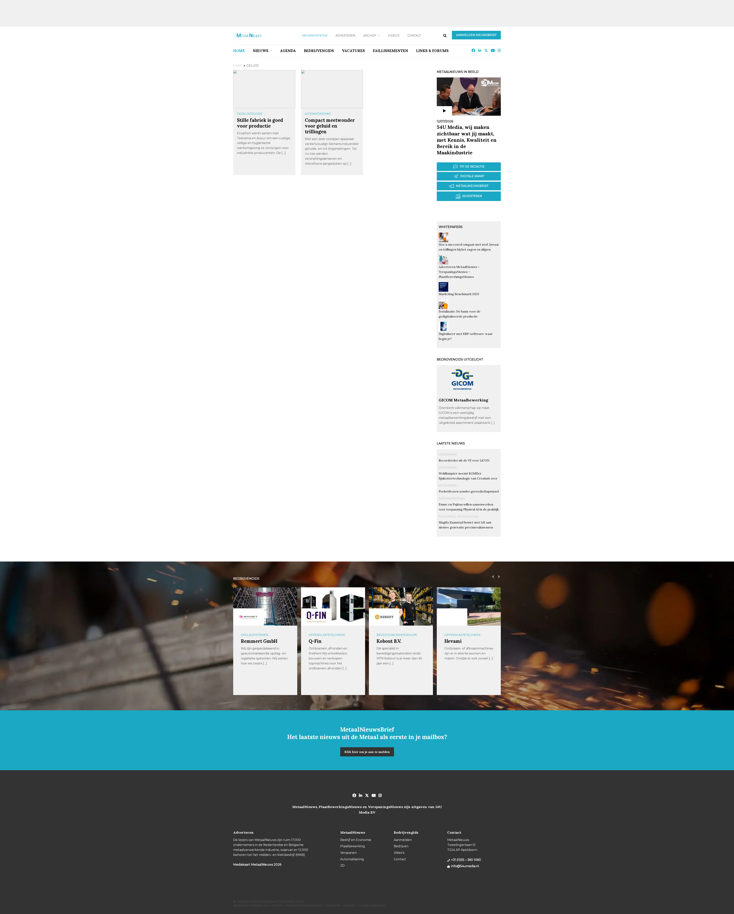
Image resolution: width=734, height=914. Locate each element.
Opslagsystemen (254, 635)
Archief (369, 35)
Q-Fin (315, 641)
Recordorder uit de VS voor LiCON (464, 460)
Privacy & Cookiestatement (304, 905)
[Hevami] (452, 617)
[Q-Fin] (316, 617)
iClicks (300, 901)
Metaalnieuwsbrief (472, 186)
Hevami (453, 641)
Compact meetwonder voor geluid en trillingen (330, 126)
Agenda (288, 50)
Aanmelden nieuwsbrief (476, 35)
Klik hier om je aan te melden (367, 752)
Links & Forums (432, 50)
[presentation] (492, 577)
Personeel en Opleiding (459, 516)
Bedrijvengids (319, 50)
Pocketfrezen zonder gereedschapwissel (469, 491)
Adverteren (345, 35)
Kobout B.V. (389, 641)
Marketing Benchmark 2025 (459, 294)
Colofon (277, 905)
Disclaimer (334, 905)
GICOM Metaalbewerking (463, 400)
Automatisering (318, 114)
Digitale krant (472, 176)
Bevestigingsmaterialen (397, 635)
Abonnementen (314, 35)
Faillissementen (390, 50)
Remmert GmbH (259, 641)
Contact (414, 35)
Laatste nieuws (451, 443)
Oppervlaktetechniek (327, 635)
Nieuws (260, 50)
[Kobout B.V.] (384, 617)
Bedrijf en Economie (355, 840)
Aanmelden (403, 840)
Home (239, 50)
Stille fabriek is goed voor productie (260, 123)
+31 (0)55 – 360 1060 (466, 860)
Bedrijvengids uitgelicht (460, 359)
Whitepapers (451, 227)
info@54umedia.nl (465, 866)
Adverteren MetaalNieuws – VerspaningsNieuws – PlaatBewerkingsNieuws (459, 272)
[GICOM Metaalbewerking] (462, 396)
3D (342, 865)
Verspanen (448, 454)
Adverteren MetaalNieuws (250, 905)
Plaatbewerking (352, 846)
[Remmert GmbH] (248, 617)
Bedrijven (401, 846)
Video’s (393, 35)
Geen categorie (250, 114)
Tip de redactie (472, 166)
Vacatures (353, 50)
